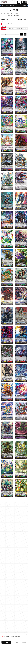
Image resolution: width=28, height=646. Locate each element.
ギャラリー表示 (21, 34)
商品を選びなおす (22, 19)
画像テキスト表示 (25, 34)
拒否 (17, 642)
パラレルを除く (10, 23)
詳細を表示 (24, 642)
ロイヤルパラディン (11, 28)
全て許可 (6, 642)
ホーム (1, 13)
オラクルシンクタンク (21, 28)
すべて (3, 23)
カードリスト (6, 13)
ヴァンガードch (18, 2)
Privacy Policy (4, 639)
